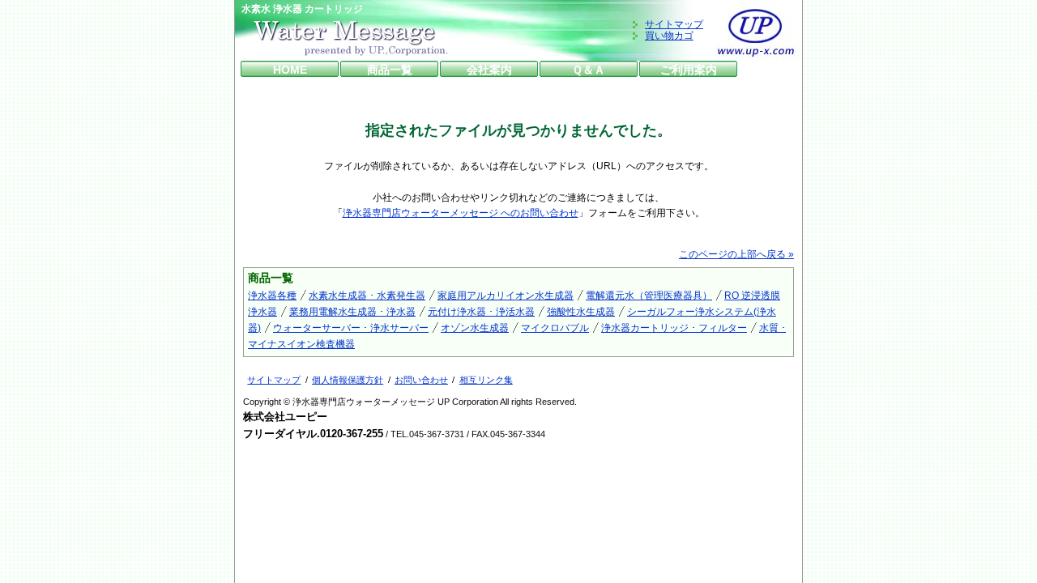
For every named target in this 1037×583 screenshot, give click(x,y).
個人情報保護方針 (347, 380)
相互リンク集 (486, 380)
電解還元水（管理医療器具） (649, 295)
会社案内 (489, 69)
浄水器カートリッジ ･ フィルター (674, 328)
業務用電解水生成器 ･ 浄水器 (352, 311)
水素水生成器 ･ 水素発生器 (367, 295)
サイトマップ (674, 24)
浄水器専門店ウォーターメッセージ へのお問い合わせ (460, 213)
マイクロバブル (555, 328)
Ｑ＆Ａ (588, 69)
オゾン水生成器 (475, 328)
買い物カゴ (669, 35)
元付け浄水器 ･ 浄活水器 (481, 311)
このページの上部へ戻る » (736, 254)
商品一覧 (389, 69)
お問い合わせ (421, 380)
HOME (290, 69)
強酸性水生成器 (581, 311)
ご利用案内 (688, 69)
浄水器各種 (272, 295)
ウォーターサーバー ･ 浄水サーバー (351, 328)
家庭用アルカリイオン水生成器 (505, 295)
